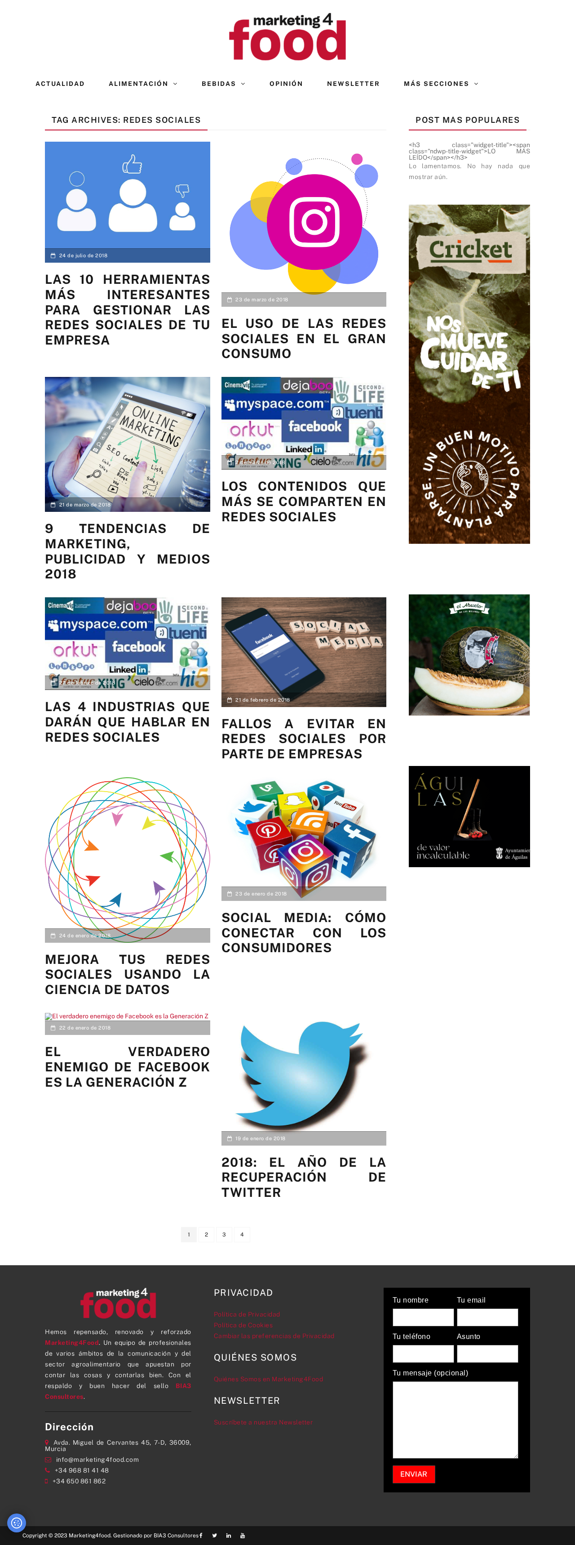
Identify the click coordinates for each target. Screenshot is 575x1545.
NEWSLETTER (353, 83)
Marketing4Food (72, 1342)
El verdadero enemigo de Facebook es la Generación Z (127, 1066)
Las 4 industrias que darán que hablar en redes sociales (127, 721)
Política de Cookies (243, 1325)
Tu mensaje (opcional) (431, 1373)
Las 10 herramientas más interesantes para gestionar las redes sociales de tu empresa (127, 309)
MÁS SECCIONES (436, 83)
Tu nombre (411, 1300)
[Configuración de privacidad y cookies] (16, 1523)
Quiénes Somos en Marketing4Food (268, 1379)
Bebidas (219, 83)
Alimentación (138, 83)
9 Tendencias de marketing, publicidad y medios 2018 (127, 551)
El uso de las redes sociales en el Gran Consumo (304, 338)
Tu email (471, 1300)
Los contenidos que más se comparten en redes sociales (304, 501)
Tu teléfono (412, 1336)
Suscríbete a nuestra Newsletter (263, 1422)
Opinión (286, 83)
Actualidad (60, 83)
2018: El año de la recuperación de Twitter (304, 1177)
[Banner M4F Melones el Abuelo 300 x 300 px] (469, 654)
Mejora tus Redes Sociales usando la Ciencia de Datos (127, 974)
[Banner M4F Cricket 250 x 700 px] (469, 373)
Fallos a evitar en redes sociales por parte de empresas (304, 738)
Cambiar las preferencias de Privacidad (274, 1335)
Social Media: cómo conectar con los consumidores (304, 932)
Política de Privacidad (247, 1314)
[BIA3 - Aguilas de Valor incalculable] (469, 816)
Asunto (469, 1336)
